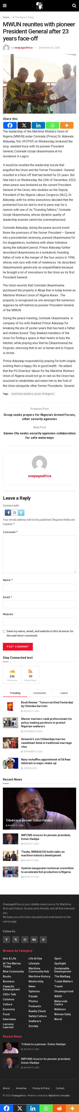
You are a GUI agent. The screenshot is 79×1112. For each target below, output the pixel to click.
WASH (58, 996)
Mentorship (36, 981)
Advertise (21, 1088)
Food (6, 1014)
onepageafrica (23, 47)
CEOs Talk (9, 994)
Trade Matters (63, 981)
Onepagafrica (18, 1095)
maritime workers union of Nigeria (33, 394)
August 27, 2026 (15, 825)
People (33, 996)
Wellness (60, 1009)
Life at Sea (35, 958)
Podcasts (35, 1006)
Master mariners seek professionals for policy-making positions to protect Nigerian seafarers (46, 722)
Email (7, 597)
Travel (58, 986)
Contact (60, 1088)
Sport (57, 958)
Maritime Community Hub (39, 970)
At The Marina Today (23, 17)
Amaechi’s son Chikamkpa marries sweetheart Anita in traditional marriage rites (46, 743)
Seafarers (35, 1021)
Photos (33, 1001)
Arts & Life (9, 958)
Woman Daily (62, 1014)
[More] (66, 125)
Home (6, 17)
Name (8, 580)
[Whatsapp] (52, 125)
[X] (24, 125)
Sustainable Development (62, 970)
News (32, 986)
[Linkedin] (38, 125)
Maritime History (39, 976)
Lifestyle (34, 963)
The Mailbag (62, 976)
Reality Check (37, 1011)
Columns (8, 999)
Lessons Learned (8, 1026)
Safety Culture (38, 1016)
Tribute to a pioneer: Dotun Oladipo (29, 820)
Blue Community (13, 971)
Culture (7, 1004)
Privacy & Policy (41, 1088)
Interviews (9, 1019)
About (6, 1088)
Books (7, 976)
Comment (10, 532)
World (58, 1019)
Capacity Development (11, 988)
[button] (8, 512)
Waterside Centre (60, 1003)
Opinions (34, 991)
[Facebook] (10, 125)
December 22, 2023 (49, 47)
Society (33, 1026)
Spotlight (60, 963)
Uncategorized (63, 991)
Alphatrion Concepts (59, 1095)
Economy (9, 1009)
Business (9, 981)
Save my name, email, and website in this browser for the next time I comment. (40, 633)
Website (8, 614)
